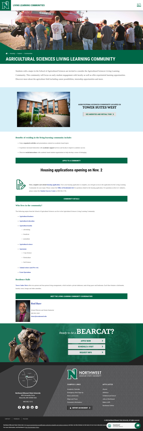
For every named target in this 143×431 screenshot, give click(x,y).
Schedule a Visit (85, 346)
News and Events (72, 396)
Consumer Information (74, 402)
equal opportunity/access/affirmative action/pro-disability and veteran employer (47, 425)
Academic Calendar (73, 389)
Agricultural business (26, 216)
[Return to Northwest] (5, 5)
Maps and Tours (72, 399)
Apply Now (86, 340)
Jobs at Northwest (109, 399)
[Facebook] (19, 408)
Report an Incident (80, 408)
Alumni (105, 389)
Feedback (17, 419)
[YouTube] (32, 408)
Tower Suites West (22, 285)
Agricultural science (26, 244)
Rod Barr (36, 303)
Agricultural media (25, 226)
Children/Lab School (109, 396)
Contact (7, 419)
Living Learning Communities (29, 5)
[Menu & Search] (139, 5)
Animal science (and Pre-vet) (29, 267)
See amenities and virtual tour (99, 114)
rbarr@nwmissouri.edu (39, 316)
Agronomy (23, 249)
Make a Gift (106, 402)
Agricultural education (26, 221)
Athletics (105, 392)
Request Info (86, 352)
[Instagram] (27, 408)
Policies (25, 419)
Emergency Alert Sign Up (75, 392)
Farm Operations (25, 272)
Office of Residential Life (66, 188)
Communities (28, 53)
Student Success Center (48, 191)
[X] (23, 408)
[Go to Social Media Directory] (36, 408)
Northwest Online (108, 405)
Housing (12, 53)
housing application (53, 185)
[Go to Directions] (28, 389)
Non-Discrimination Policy (32, 427)
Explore (19, 53)
